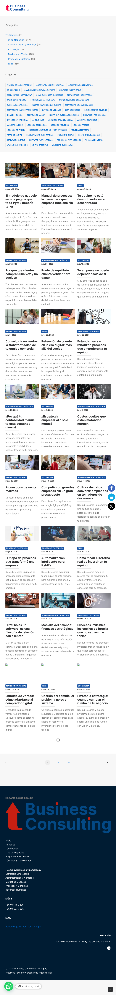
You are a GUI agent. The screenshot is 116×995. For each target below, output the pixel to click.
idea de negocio (72, 110)
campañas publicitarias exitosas (39, 90)
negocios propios (81, 125)
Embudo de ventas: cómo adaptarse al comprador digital (19, 699)
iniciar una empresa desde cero (64, 115)
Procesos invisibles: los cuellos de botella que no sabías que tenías (92, 630)
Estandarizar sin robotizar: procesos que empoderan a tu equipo (92, 347)
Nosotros (10, 844)
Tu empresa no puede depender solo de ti (93, 272)
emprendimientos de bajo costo (74, 100)
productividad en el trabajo (39, 135)
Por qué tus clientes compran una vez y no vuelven (21, 274)
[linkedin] (111, 497)
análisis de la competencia (19, 85)
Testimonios (12, 848)
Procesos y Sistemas (52, 186)
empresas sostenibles (17, 105)
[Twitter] (111, 506)
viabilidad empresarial (62, 145)
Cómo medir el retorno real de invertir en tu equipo (93, 561)
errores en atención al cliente (46, 105)
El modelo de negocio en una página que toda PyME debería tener (21, 201)
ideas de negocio (15, 115)
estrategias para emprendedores (22, 110)
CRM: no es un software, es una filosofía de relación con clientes (19, 630)
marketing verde (15, 125)
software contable (16, 140)
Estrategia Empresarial (17, 873)
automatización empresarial (50, 85)
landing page (38, 120)
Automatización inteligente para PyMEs (53, 561)
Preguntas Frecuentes (17, 856)
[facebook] (111, 488)
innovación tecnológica (94, 115)
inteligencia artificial (17, 120)
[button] (109, 8)
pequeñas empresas (80, 130)
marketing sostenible (87, 120)
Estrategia (11, 186)
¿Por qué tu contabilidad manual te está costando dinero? (20, 422)
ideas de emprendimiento (95, 110)
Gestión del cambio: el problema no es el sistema (57, 699)
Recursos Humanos (15, 889)
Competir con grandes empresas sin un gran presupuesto (57, 490)
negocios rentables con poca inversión (48, 130)
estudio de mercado (51, 110)
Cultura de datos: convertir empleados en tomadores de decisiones (92, 492)
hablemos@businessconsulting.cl (23, 926)
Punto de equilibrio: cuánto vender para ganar (55, 274)
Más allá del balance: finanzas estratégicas (57, 626)
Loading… (58, 740)
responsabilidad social (89, 135)
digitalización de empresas (79, 95)
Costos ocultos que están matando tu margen (91, 420)
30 (69, 762)
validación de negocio (17, 145)
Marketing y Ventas (16, 260)
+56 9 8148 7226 (14, 904)
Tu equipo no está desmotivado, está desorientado (91, 199)
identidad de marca (36, 115)
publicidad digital (66, 135)
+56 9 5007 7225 (14, 908)
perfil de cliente (14, 135)
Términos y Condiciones (18, 860)
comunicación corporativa (19, 95)
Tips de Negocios (14, 852)
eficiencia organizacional (43, 100)
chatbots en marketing (70, 90)
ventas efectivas (40, 145)
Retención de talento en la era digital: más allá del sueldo (56, 345)
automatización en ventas (80, 85)
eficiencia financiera (16, 100)
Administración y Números (55, 260)
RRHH (80, 186)
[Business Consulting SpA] (17, 8)
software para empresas (41, 140)
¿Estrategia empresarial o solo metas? (54, 420)
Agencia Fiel (45, 972)
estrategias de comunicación (79, 105)
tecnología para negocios (69, 140)
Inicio (8, 840)
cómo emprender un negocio (49, 95)
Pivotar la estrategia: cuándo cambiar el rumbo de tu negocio (92, 699)
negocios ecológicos (37, 125)
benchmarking (13, 90)
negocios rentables (16, 130)
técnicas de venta (94, 140)
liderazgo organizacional (60, 120)
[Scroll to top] (110, 989)
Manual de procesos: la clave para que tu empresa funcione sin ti (57, 201)
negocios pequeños (60, 125)
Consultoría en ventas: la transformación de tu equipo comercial (22, 345)
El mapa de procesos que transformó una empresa (20, 561)
